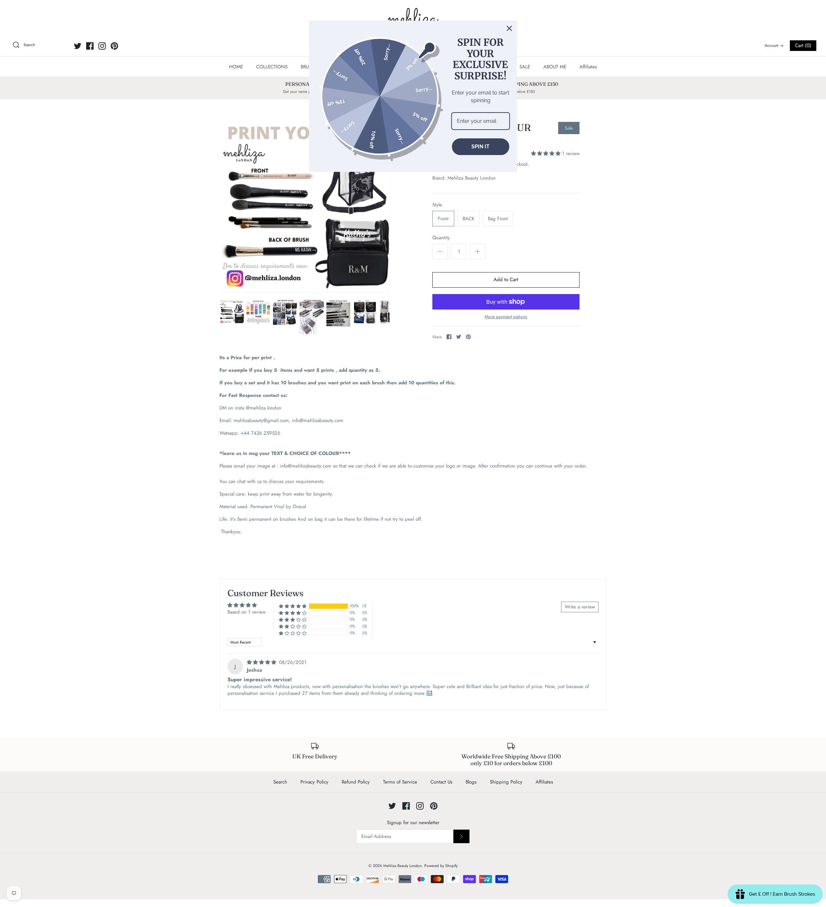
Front (443, 218)
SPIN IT (480, 146)
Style (437, 205)
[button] (546, 153)
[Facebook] (90, 46)
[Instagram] (102, 46)
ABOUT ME (554, 66)
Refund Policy (356, 781)
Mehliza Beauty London (472, 178)
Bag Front (498, 218)
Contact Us (441, 781)
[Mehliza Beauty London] (413, 19)
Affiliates (588, 66)
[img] (262, 662)
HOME (236, 66)
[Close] (509, 28)
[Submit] (461, 836)
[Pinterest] (114, 46)
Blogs (471, 781)
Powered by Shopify (441, 866)
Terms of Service (400, 781)
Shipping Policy (506, 781)
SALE (524, 66)
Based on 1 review (246, 612)
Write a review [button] (580, 606)
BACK (468, 218)
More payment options (506, 317)
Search (280, 781)
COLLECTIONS (271, 66)
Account (771, 45)
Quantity (441, 237)
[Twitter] (77, 46)
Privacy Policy (314, 781)
